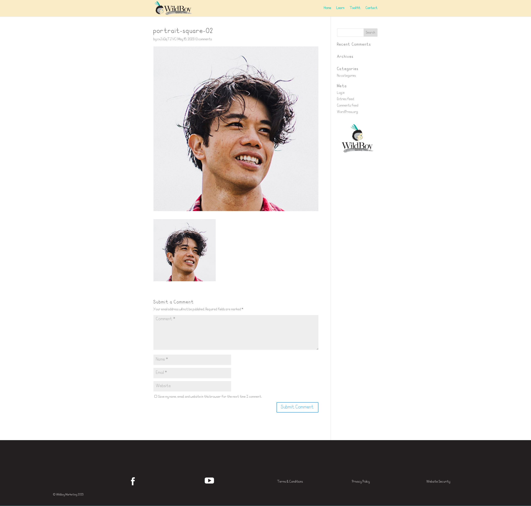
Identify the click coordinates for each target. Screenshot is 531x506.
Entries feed (345, 99)
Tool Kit (355, 8)
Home (327, 8)
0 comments (204, 39)
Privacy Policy (361, 481)
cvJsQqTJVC (166, 39)
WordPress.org (347, 112)
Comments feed (347, 105)
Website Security (438, 481)
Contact (372, 8)
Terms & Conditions (290, 481)
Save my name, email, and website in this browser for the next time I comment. (210, 397)
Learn (340, 8)
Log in (341, 93)
